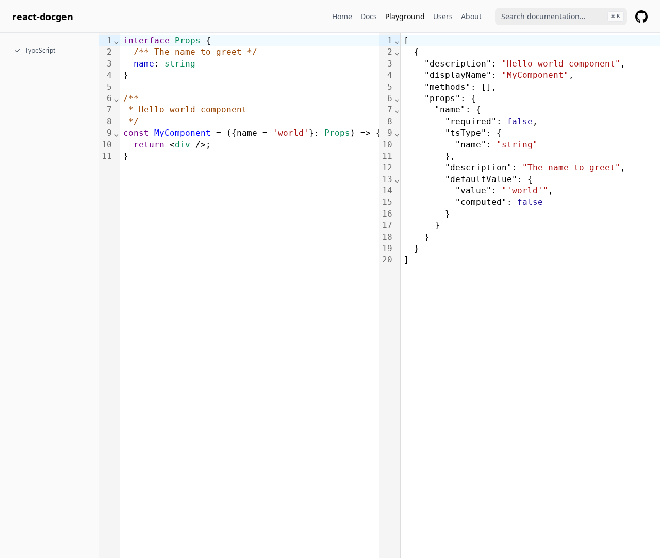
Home (342, 16)
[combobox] (561, 16)
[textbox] (251, 295)
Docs (368, 16)
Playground (405, 16)
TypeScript (40, 50)
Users (443, 16)
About (471, 16)
